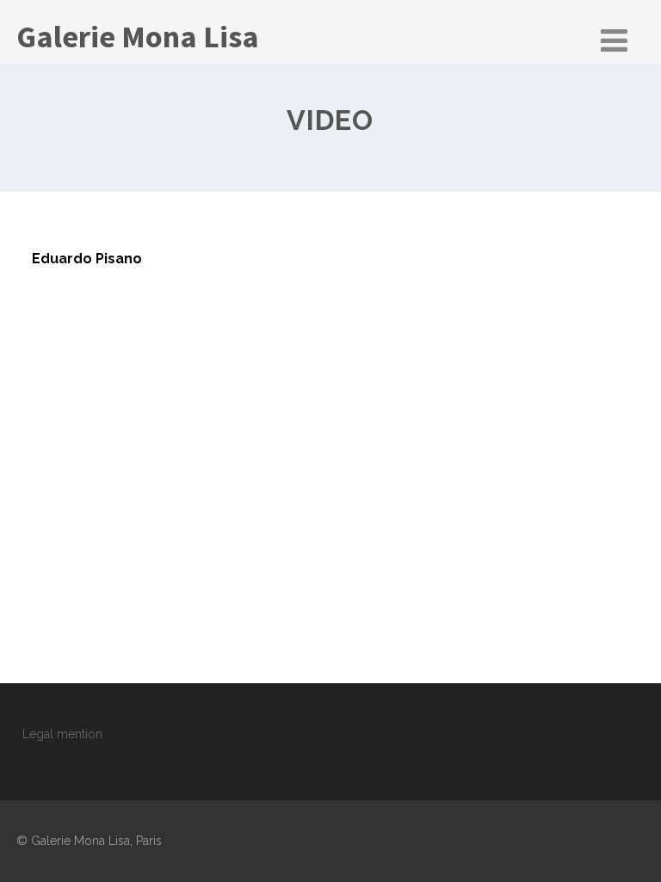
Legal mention (62, 734)
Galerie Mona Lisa (137, 36)
